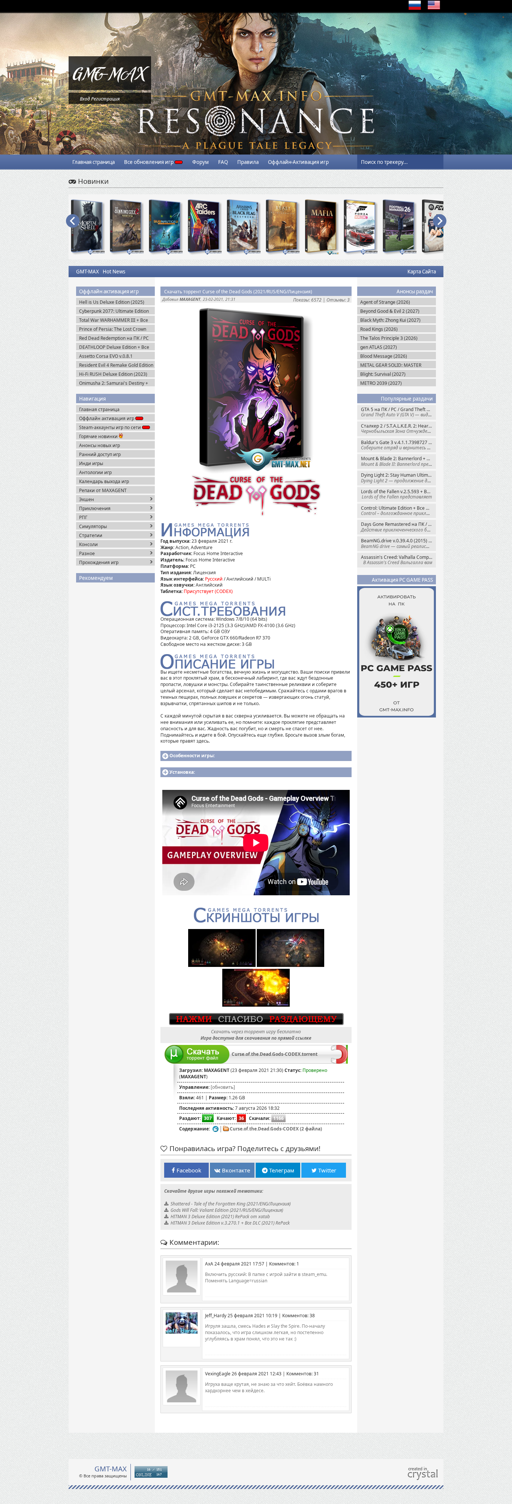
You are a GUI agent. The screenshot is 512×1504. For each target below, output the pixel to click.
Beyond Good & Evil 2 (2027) (389, 311)
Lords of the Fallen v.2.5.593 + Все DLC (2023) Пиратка (398, 494)
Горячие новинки (99, 436)
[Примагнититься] (339, 1062)
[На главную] (110, 88)
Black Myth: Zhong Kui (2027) (390, 320)
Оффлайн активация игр (107, 418)
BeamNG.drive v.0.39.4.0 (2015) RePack (398, 543)
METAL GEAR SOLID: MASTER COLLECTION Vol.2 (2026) (390, 365)
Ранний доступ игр (100, 454)
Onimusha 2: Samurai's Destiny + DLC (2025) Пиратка (113, 383)
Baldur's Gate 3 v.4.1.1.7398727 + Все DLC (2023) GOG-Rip (398, 445)
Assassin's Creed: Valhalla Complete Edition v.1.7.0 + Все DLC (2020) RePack (398, 560)
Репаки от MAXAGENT (103, 490)
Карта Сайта (421, 271)
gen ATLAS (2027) (378, 347)
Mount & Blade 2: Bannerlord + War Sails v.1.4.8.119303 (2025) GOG (398, 461)
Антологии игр (95, 472)
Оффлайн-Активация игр (298, 162)
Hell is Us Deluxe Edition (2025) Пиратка (111, 302)
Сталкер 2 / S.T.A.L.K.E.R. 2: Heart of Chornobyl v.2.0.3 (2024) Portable (398, 428)
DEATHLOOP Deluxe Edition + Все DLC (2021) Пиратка (114, 347)
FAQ (223, 162)
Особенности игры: (192, 755)
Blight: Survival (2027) (383, 374)
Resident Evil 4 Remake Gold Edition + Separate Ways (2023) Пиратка (116, 365)
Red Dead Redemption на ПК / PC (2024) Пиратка (114, 338)
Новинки (92, 181)
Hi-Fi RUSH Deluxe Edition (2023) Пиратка (113, 374)
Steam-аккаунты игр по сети (110, 427)
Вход (85, 99)
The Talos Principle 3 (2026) (389, 338)
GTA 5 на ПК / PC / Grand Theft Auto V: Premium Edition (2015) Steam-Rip (398, 412)
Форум (200, 162)
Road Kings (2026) (379, 329)
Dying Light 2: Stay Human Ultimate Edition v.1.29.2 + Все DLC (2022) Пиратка (398, 477)
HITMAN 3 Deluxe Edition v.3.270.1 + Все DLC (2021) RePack (230, 1223)
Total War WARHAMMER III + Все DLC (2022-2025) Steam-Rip (113, 320)
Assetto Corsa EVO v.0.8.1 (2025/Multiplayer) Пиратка (108, 356)
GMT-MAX (87, 271)
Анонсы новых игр (99, 445)
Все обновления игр (149, 162)
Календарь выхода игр (104, 481)
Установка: (182, 772)
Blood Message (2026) (383, 356)
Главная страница (93, 162)
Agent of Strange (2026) (385, 302)
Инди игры (91, 463)
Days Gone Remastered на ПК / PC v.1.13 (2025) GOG (398, 527)
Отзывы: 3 (338, 300)
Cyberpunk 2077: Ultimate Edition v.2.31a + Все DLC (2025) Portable (114, 311)
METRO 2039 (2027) (381, 383)
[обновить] (223, 1087)
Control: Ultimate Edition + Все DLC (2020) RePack (398, 510)
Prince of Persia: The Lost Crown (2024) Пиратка (112, 329)
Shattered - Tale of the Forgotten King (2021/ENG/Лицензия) (230, 1204)
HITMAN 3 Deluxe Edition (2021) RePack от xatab (220, 1216)
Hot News (114, 271)
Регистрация (105, 99)
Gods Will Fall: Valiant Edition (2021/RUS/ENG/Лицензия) (227, 1210)
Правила (248, 162)
